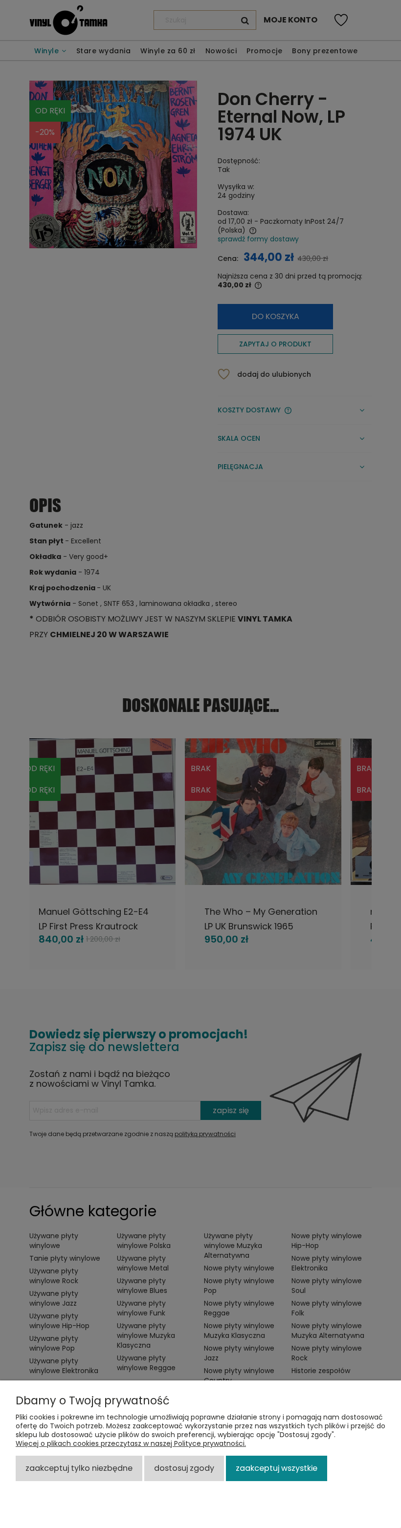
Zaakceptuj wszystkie (276, 1468)
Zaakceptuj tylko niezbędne (79, 1468)
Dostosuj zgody (184, 1468)
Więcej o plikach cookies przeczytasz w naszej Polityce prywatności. (131, 1443)
